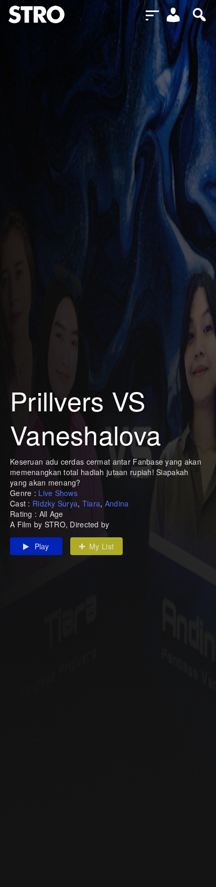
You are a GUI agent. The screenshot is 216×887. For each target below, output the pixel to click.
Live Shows (58, 493)
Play (42, 546)
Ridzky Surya (55, 503)
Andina (117, 503)
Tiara (91, 503)
